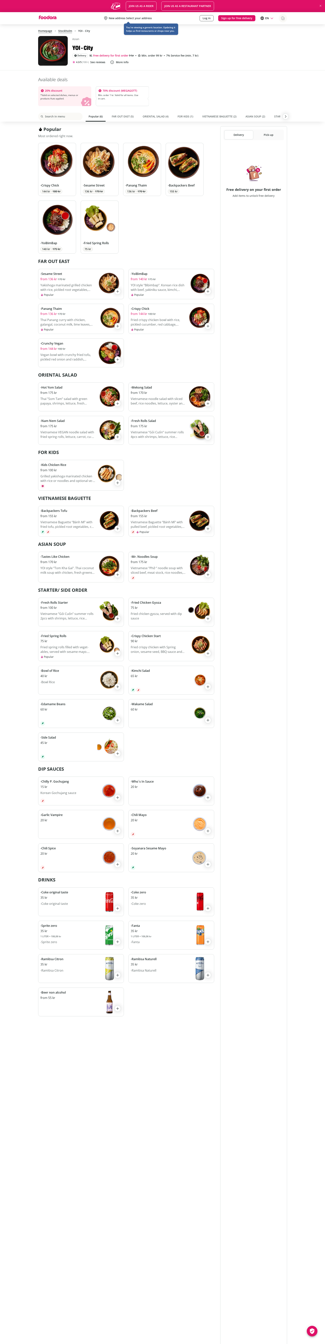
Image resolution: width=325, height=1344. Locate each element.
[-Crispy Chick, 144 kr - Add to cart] (57, 169)
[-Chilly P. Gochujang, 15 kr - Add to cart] (81, 791)
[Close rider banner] (320, 6)
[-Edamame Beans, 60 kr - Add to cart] (81, 713)
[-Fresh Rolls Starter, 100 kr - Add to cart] (81, 612)
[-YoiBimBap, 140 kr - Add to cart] (57, 227)
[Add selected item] (118, 291)
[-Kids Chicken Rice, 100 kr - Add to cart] (81, 475)
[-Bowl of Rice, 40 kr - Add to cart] (81, 680)
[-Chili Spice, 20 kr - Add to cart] (81, 857)
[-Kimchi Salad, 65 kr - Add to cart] (171, 680)
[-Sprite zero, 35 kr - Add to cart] (81, 935)
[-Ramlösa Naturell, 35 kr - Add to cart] (171, 968)
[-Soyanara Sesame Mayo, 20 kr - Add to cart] (171, 857)
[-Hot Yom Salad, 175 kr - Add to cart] (81, 396)
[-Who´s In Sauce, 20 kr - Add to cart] (171, 791)
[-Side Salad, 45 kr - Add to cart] (81, 747)
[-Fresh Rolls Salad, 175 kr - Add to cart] (171, 430)
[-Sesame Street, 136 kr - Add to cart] (100, 169)
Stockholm (65, 31)
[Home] (47, 18)
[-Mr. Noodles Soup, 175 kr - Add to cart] (171, 567)
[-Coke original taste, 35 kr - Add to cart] (81, 901)
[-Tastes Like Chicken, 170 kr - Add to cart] (81, 567)
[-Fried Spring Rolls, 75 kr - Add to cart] (100, 227)
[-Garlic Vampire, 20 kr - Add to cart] (81, 824)
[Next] (286, 116)
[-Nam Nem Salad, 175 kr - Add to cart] (81, 430)
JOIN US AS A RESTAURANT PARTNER (187, 6)
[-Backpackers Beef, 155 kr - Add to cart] (185, 169)
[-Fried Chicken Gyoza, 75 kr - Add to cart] (171, 612)
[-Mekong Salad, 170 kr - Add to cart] (171, 396)
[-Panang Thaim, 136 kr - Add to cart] (142, 169)
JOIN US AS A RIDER (141, 6)
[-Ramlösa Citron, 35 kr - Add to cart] (81, 968)
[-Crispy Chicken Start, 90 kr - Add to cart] (171, 646)
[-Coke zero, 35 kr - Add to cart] (171, 901)
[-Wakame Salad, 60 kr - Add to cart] (171, 713)
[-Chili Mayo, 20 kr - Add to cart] (171, 824)
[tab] (96, 116)
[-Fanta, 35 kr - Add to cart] (171, 935)
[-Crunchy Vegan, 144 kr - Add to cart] (81, 352)
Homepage (45, 31)
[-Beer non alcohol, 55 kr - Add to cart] (81, 1002)
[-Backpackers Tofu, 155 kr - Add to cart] (81, 521)
